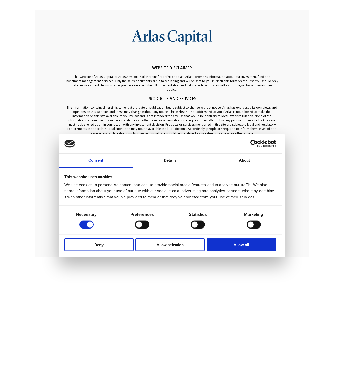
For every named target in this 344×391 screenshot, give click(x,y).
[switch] (142, 224)
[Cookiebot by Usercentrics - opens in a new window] (254, 143)
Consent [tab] (96, 160)
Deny (99, 245)
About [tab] (244, 160)
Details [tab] (170, 160)
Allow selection (170, 245)
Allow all (241, 245)
